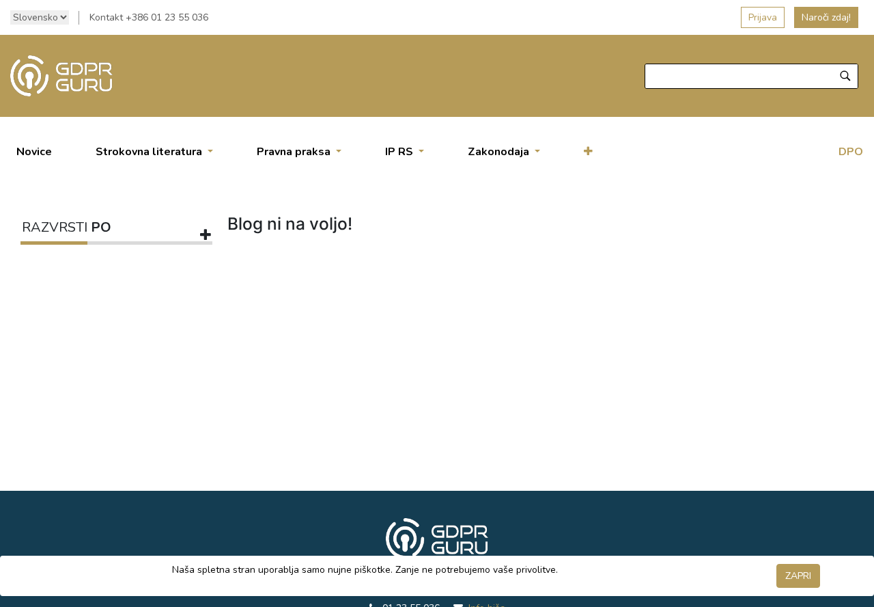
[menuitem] (34, 151)
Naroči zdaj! (826, 17)
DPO (850, 151)
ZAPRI (798, 575)
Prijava (762, 17)
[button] (588, 151)
